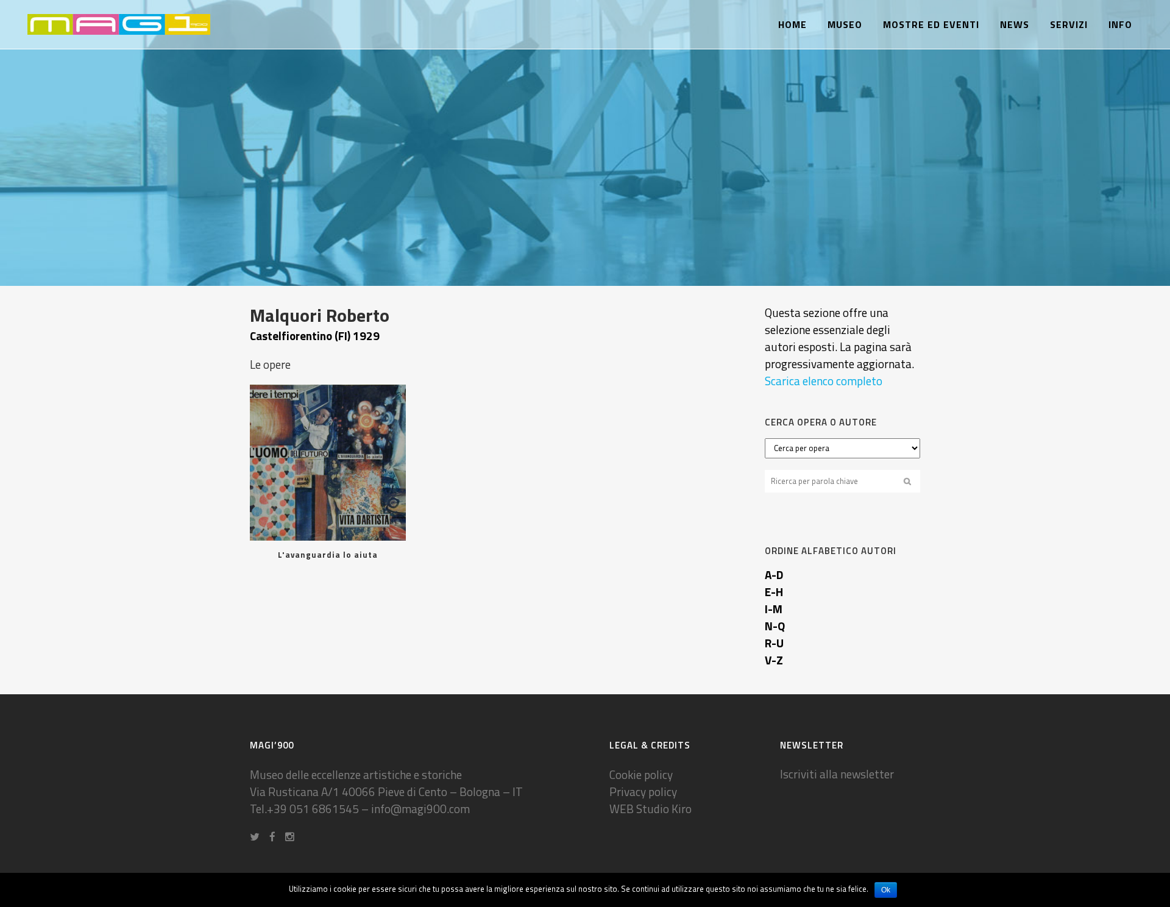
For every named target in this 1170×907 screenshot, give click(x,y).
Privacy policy (643, 791)
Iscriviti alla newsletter (837, 774)
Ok (885, 890)
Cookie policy (641, 774)
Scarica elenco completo (823, 380)
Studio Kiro (664, 808)
